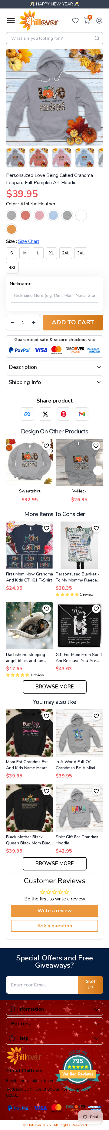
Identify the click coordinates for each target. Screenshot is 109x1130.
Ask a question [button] (54, 926)
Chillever (34, 1125)
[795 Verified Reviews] (78, 1095)
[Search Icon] (97, 38)
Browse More (54, 686)
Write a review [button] (55, 910)
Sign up (90, 985)
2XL (65, 253)
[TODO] (27, 414)
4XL (12, 267)
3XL (80, 253)
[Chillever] (38, 20)
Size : (22, 241)
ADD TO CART (73, 322)
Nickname (20, 283)
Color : (30, 203)
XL (51, 253)
